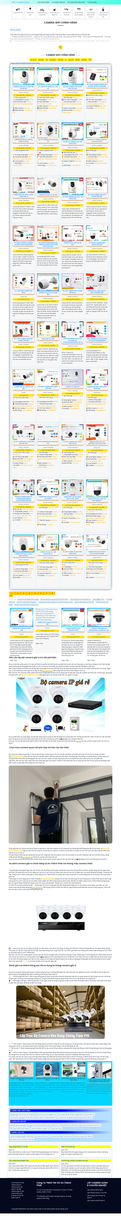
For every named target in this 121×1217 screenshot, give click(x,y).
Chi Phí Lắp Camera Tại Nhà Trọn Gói (74, 1161)
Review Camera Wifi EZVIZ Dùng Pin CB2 (26, 605)
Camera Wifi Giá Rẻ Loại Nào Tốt (84, 602)
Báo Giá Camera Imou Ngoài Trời (46, 1114)
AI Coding (84, 60)
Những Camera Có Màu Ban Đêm (44, 1117)
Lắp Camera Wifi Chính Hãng (76, 2)
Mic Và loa (33, 60)
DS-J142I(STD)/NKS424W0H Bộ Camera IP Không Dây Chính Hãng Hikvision (48, 244)
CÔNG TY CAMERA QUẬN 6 (20, 2)
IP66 (90, 60)
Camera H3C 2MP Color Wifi (48, 195)
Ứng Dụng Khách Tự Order (18, 1147)
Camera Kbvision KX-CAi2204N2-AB (80, 599)
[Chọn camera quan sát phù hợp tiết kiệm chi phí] (108, 13)
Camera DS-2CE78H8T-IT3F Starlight (27, 599)
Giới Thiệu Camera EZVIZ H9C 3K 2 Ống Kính (73, 1079)
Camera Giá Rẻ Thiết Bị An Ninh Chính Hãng (25, 63)
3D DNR (77, 60)
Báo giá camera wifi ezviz (85, 1117)
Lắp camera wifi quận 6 (95, 1190)
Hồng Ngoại (53, 60)
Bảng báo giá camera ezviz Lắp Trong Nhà (22, 1114)
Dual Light (41, 60)
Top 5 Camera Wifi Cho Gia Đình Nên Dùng (68, 1125)
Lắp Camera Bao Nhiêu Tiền (19, 1161)
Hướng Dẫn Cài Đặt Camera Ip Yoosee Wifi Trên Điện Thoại (55, 602)
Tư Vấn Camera (92, 2)
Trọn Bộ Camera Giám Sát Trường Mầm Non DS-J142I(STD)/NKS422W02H (24, 498)
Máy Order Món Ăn (68, 1147)
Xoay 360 (70, 60)
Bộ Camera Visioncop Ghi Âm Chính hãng (22, 1139)
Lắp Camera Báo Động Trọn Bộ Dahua (60, 1136)
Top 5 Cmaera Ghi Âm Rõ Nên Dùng (67, 1114)
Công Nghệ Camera (43, 2)
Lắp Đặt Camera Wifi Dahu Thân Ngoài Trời (22, 1125)
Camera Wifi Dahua (56, 1128)
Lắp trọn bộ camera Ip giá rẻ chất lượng (21, 1136)
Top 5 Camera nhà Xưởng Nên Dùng (65, 1117)
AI (65, 60)
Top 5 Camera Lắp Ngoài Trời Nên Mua (21, 1117)
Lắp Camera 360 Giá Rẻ (41, 1136)
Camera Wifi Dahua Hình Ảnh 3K (91, 1125)
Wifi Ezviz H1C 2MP (48, 338)
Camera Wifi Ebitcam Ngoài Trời (40, 1128)
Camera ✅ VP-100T (98, 599)
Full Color (60, 60)
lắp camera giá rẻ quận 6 (96, 1200)
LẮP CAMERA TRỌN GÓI (58, 2)
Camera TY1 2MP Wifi (72, 386)
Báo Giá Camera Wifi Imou (87, 1114)
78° (47, 60)
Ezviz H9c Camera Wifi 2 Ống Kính (26, 602)
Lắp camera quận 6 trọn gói (96, 1193)
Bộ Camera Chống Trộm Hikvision (82, 1136)
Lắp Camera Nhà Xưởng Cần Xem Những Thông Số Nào (99, 1081)
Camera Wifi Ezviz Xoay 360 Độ (46, 1125)
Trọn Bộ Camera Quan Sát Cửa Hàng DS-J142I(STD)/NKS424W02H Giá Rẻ (72, 340)
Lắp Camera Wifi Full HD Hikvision (20, 1128)
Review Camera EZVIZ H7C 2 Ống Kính (47, 1079)
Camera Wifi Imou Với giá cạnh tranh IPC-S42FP (54, 599)
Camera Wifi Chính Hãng (60, 22)
